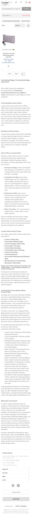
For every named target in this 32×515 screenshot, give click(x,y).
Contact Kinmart (7, 453)
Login (16, 3)
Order (26, 3)
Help (3, 476)
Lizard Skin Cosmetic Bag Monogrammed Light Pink (8, 55)
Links (4, 480)
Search (27, 8)
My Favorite (21, 3)
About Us (5, 469)
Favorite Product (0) (16, 5)
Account (5, 473)
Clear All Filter (26, 15)
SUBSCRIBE (16, 499)
